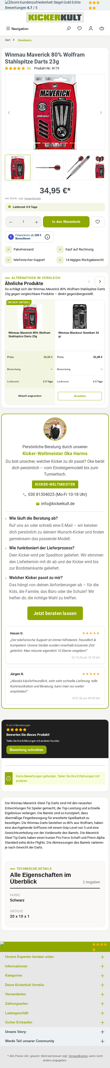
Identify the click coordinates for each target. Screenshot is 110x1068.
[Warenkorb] (101, 29)
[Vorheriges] (9, 112)
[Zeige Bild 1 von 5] (36, 143)
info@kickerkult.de (57, 503)
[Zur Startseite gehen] (55, 17)
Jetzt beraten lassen (55, 613)
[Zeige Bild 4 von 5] (64, 143)
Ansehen (80, 395)
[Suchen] (68, 29)
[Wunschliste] (79, 29)
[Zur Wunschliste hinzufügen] (97, 222)
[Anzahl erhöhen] (36, 222)
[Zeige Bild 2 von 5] (46, 143)
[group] (55, 111)
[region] (55, 112)
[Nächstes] (101, 112)
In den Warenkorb (66, 222)
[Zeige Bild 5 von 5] (73, 143)
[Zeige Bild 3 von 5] (55, 143)
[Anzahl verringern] (10, 222)
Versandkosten (32, 198)
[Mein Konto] (90, 29)
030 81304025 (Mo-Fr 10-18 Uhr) (57, 494)
